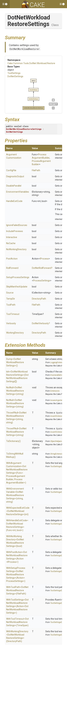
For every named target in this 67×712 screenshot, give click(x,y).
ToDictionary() (13, 441)
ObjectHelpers (56, 441)
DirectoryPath (39, 298)
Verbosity (11, 323)
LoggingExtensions (58, 362)
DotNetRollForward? (42, 268)
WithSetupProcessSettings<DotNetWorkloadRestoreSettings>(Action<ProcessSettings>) (15, 574)
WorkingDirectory (15, 332)
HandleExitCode (14, 201)
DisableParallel (13, 185)
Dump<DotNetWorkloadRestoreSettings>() (15, 362)
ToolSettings (13, 73)
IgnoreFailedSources (16, 225)
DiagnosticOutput (15, 176)
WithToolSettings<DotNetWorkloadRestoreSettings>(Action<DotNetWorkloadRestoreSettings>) (17, 606)
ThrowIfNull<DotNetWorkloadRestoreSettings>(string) (16, 431)
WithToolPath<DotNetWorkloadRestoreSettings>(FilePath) (17, 590)
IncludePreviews (14, 231)
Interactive (11, 237)
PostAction (12, 258)
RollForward (12, 268)
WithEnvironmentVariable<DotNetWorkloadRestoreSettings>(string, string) (15, 495)
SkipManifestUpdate (16, 286)
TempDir (10, 298)
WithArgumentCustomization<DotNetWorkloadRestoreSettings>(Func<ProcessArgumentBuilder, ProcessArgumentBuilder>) (16, 473)
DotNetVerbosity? (41, 323)
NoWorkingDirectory (16, 249)
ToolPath (10, 304)
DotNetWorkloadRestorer (25, 49)
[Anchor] (27, 37)
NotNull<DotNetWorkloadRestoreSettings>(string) (15, 390)
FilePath (36, 170)
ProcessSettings (41, 280)
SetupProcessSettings (17, 277)
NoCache (10, 243)
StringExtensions (57, 454)
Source (9, 292)
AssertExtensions (57, 416)
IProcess (44, 258)
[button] (5, 4)
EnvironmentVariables (17, 191)
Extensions (55, 391)
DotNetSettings (15, 76)
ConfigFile (11, 170)
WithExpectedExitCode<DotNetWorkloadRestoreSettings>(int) (17, 511)
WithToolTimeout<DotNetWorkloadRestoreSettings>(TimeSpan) (17, 622)
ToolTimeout (12, 314)
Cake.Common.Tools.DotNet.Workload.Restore (31, 63)
